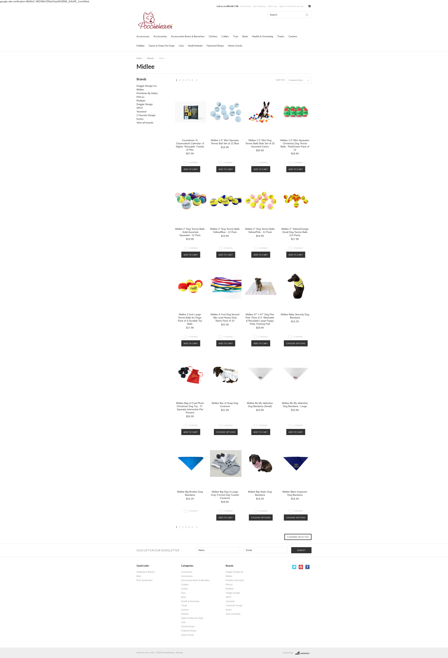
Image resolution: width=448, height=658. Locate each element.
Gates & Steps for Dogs (162, 45)
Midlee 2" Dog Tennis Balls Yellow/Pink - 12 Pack (260, 230)
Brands (150, 58)
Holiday (140, 45)
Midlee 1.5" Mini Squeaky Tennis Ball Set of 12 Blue (225, 142)
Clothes (213, 36)
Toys (235, 36)
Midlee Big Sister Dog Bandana (260, 493)
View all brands (144, 122)
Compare (193, 163)
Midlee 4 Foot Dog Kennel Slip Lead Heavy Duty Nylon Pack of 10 (225, 317)
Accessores (142, 36)
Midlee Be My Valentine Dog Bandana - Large (295, 405)
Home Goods (235, 45)
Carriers (292, 36)
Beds (245, 36)
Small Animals (195, 45)
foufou (140, 119)
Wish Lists (272, 6)
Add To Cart (191, 169)
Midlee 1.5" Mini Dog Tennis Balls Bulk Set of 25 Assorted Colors (260, 143)
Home (139, 58)
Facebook (307, 567)
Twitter (294, 567)
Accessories (160, 36)
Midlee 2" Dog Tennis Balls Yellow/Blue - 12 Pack (225, 230)
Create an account (295, 6)
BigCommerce (303, 653)
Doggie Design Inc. (147, 85)
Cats (181, 45)
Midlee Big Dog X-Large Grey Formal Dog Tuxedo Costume (225, 494)
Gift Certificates (259, 6)
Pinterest (301, 567)
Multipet (140, 100)
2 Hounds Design (146, 115)
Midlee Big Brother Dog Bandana (190, 493)
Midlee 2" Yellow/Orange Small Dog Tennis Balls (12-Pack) (295, 232)
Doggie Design (144, 104)
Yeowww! (141, 111)
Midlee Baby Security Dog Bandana (295, 316)
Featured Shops (215, 45)
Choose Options (295, 343)
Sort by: (280, 80)
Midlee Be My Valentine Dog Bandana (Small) (260, 405)
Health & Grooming (262, 36)
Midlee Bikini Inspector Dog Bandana (294, 493)
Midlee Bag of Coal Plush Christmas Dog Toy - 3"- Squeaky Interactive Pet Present (190, 408)
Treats (280, 36)
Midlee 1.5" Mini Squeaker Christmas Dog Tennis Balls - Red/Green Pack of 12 (294, 145)
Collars (225, 36)
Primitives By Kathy (147, 93)
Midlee (140, 89)
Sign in (282, 6)
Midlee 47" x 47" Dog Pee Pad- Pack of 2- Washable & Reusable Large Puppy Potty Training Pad (260, 319)
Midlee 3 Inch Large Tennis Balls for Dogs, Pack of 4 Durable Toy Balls (190, 319)
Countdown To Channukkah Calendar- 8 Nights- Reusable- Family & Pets (190, 145)
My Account (246, 6)
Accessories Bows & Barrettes (188, 36)
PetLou (140, 96)
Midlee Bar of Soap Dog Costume (225, 405)
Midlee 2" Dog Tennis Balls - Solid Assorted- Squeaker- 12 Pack (190, 232)
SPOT (139, 107)
